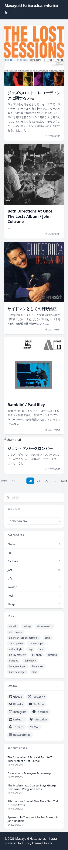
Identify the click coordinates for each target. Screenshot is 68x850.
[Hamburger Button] (15, 12)
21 (38, 481)
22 (46, 481)
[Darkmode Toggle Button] (6, 12)
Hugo (26, 843)
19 (21, 481)
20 (30, 481)
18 (13, 481)
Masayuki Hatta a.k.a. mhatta (36, 838)
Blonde (47, 843)
